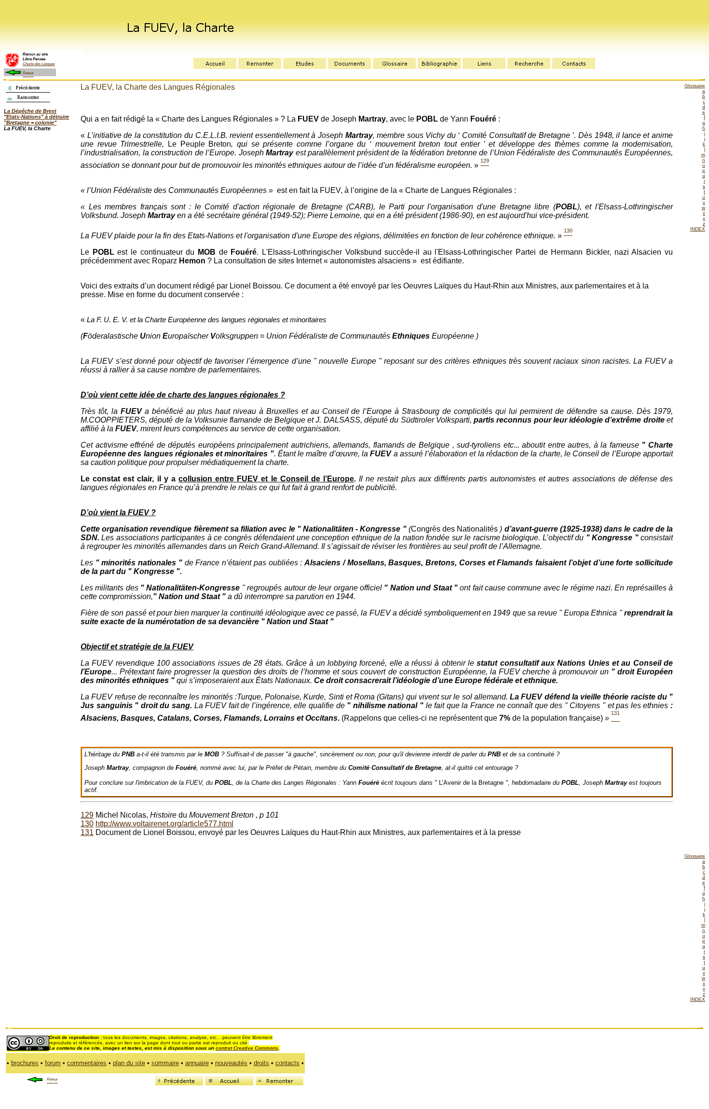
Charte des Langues (39, 63)
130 (87, 824)
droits (261, 1063)
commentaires (87, 1063)
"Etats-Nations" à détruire (36, 117)
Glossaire (694, 85)
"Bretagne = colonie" (30, 122)
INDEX (697, 229)
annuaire (197, 1063)
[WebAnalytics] (325, 1081)
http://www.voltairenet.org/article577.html (164, 824)
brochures (25, 1063)
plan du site (129, 1063)
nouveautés (231, 1063)
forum (53, 1063)
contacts (287, 1063)
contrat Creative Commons (247, 1048)
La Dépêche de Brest (30, 111)
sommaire (165, 1063)
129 (87, 815)
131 (87, 832)
